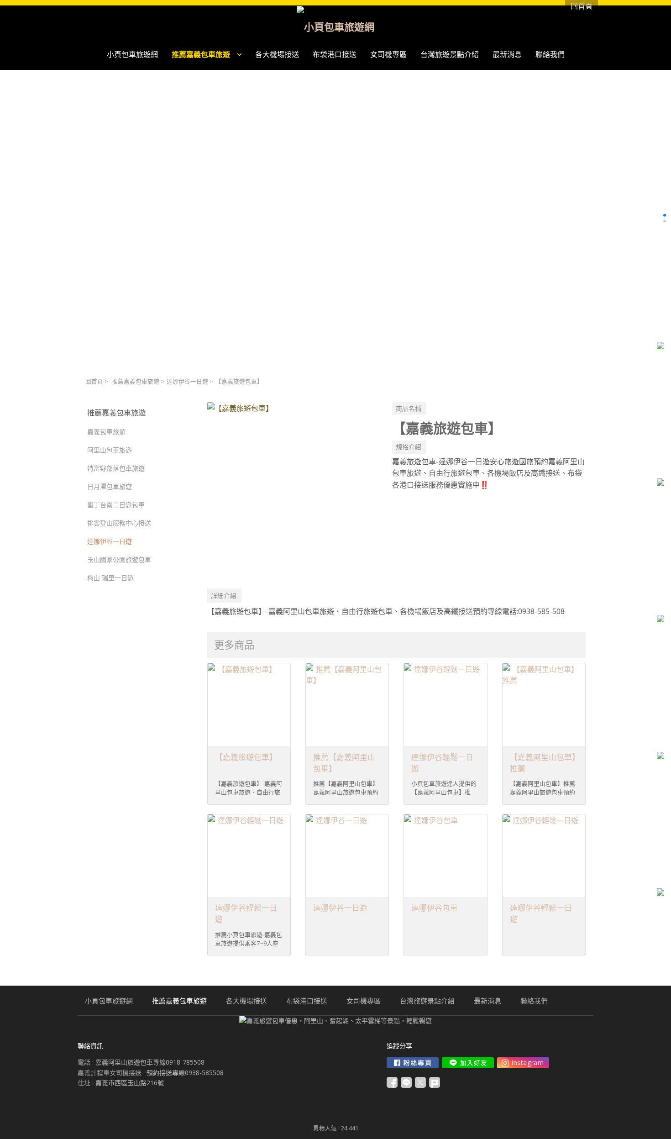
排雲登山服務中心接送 (119, 523)
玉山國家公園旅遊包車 (119, 559)
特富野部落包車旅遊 (116, 468)
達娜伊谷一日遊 (187, 381)
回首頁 (94, 381)
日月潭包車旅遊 (109, 486)
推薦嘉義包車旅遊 (135, 381)
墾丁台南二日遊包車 (116, 504)
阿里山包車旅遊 (109, 450)
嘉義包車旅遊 (106, 431)
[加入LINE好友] (468, 1062)
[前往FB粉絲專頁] (413, 1062)
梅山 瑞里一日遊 (110, 577)
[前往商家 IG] (523, 1062)
